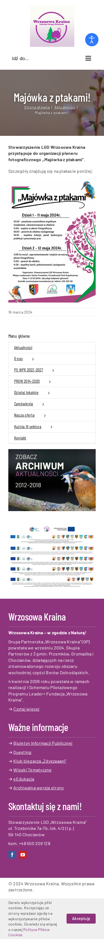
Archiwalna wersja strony (38, 787)
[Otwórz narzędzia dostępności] (91, 39)
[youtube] (23, 855)
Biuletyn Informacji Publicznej (42, 743)
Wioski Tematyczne (32, 769)
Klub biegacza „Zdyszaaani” (39, 760)
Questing (22, 752)
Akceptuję (81, 918)
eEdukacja (23, 778)
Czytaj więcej (26, 708)
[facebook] (12, 855)
